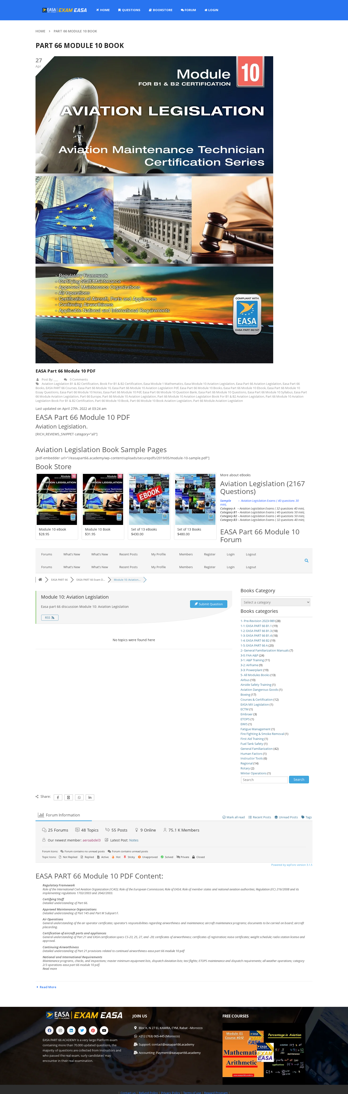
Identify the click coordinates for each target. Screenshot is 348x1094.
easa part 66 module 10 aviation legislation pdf (145, 388)
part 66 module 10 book (112, 401)
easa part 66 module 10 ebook (244, 388)
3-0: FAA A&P (249, 655)
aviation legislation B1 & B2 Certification (70, 384)
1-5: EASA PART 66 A (254, 645)
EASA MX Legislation (255, 704)
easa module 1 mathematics (163, 384)
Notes (133, 840)
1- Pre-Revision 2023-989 (258, 621)
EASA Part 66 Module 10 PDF (65, 371)
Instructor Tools (252, 758)
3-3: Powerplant (252, 670)
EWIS (244, 724)
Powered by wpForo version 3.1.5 (291, 865)
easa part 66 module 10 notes (81, 392)
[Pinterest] (93, 1030)
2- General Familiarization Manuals (265, 650)
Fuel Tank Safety (252, 744)
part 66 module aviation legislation (218, 401)
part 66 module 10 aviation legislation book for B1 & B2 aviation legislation (210, 396)
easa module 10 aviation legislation (209, 384)
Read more (50, 968)
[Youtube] (104, 1030)
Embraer (247, 714)
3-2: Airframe (249, 665)
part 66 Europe (90, 396)
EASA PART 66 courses (61, 388)
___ (56, 379)
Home (40, 31)
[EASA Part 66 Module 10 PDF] (154, 209)
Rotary (245, 768)
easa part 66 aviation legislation (258, 384)
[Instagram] (60, 1030)
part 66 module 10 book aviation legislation (161, 401)
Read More (48, 987)
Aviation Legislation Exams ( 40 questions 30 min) (259, 502)
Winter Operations (254, 773)
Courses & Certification (257, 699)
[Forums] (40, 579)
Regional (247, 763)
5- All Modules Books (255, 675)
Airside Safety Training (256, 684)
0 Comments (79, 379)
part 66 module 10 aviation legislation (129, 396)
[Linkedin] (71, 1030)
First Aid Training (252, 739)
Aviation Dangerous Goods (259, 689)
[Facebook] (49, 1030)
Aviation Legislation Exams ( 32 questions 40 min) (272, 508)
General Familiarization (257, 748)
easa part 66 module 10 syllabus (270, 392)
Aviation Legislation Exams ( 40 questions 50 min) (272, 512)
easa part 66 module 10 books (201, 388)
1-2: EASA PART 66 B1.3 (256, 631)
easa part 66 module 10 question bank (170, 392)
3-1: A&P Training (252, 660)
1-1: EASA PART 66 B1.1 (256, 626)
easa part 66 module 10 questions (222, 392)
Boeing (245, 694)
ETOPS (245, 719)
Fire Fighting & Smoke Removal (262, 734)
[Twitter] (82, 1030)
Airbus (245, 680)
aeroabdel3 (92, 840)
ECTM (245, 709)
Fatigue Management (256, 729)
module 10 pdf (174, 951)
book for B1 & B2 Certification (121, 384)
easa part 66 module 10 (94, 388)
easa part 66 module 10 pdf (122, 392)
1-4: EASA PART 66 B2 (255, 640)
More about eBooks (235, 475)
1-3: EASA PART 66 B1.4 (256, 635)
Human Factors (251, 753)
